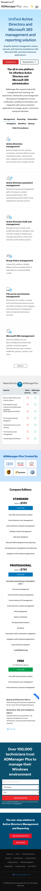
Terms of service (28, 854)
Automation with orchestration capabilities (20, 633)
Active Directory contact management (20, 606)
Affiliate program (26, 862)
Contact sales (20, 866)
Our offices (32, 866)
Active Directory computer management (20, 526)
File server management (20, 589)
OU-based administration (21, 622)
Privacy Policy (17, 803)
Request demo (28, 62)
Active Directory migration (20, 645)
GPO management (20, 611)
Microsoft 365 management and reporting (20, 542)
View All (20, 366)
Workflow (20, 628)
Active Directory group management (21, 595)
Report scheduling (20, 617)
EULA (18, 854)
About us (10, 854)
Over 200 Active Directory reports (20, 515)
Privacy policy (30, 858)
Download (9, 62)
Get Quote (20, 842)
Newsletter (9, 866)
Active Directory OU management (20, 600)
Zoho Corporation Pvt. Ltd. (19, 883)
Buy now (12, 729)
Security (8, 858)
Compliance (18, 858)
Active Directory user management (20, 520)
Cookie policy (13, 862)
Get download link (21, 836)
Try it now (20, 508)
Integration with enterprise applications (21, 553)
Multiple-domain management (20, 531)
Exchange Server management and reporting (20, 548)
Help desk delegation (20, 537)
